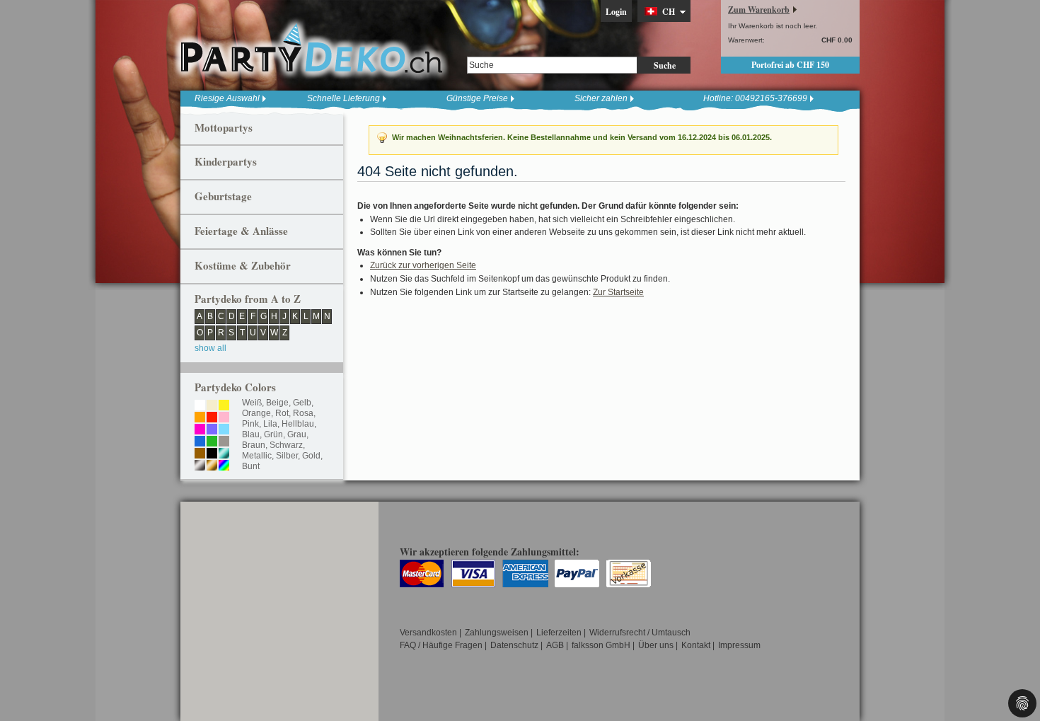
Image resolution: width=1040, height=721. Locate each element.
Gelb (302, 403)
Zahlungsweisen (496, 633)
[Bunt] (224, 466)
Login (616, 12)
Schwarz (286, 445)
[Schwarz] (212, 454)
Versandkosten (428, 633)
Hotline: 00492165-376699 (755, 98)
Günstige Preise (477, 98)
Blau (251, 434)
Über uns (656, 645)
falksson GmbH (601, 645)
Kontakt (695, 645)
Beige (277, 403)
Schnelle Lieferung (343, 98)
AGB (555, 645)
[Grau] (224, 442)
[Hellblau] (224, 430)
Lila (270, 424)
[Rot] (212, 418)
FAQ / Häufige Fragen (441, 645)
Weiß (252, 403)
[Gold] (212, 466)
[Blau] (200, 442)
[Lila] (212, 430)
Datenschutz (514, 645)
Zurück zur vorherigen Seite (423, 265)
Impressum (739, 645)
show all (210, 348)
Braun (253, 445)
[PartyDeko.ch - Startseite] (311, 48)
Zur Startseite (618, 292)
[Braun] (200, 454)
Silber (287, 456)
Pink (250, 424)
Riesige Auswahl (227, 98)
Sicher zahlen (601, 98)
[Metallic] (224, 454)
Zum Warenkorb (759, 10)
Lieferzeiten (559, 633)
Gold (311, 456)
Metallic (257, 456)
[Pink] (200, 430)
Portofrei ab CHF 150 (790, 65)
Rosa (303, 413)
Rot (282, 413)
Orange (256, 413)
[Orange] (200, 418)
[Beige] (212, 406)
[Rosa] (224, 418)
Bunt (251, 466)
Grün (273, 434)
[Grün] (212, 442)
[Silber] (200, 466)
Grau (296, 434)
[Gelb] (224, 406)
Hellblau (298, 424)
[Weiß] (200, 406)
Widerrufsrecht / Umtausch (640, 633)
